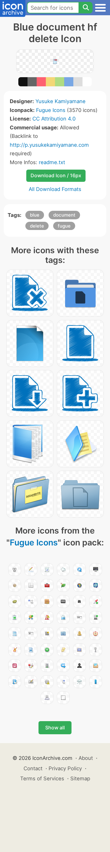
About (86, 758)
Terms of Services (42, 778)
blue (34, 215)
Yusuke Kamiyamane (60, 101)
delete (37, 226)
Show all (55, 727)
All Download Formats (55, 189)
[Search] (86, 7)
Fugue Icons (50, 110)
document (64, 215)
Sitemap (80, 778)
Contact (33, 768)
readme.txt (52, 162)
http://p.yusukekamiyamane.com (49, 145)
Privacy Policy (65, 768)
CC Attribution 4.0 (53, 119)
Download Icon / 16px (56, 175)
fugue (64, 226)
